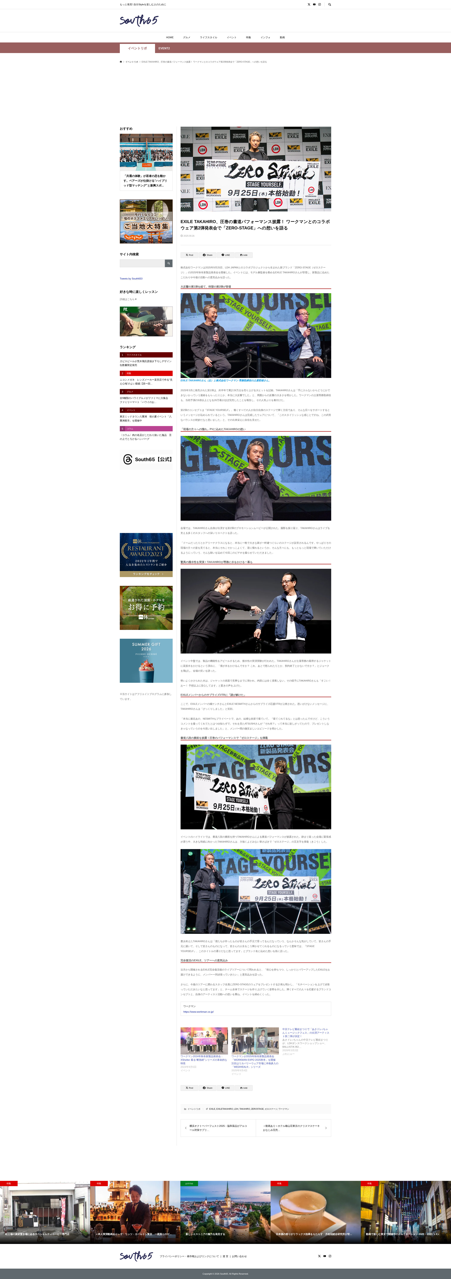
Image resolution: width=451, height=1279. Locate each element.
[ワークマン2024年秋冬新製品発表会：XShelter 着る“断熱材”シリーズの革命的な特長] (204, 1041)
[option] (45, 1212)
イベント (232, 37)
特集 (248, 37)
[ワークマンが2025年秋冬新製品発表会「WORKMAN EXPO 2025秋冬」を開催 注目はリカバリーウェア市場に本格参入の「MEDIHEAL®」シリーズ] (255, 1041)
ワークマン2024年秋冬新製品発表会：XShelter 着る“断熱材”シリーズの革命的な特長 (204, 1060)
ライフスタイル (208, 37)
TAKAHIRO (244, 1109)
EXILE (212, 1109)
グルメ (186, 37)
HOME (170, 37)
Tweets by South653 (131, 278)
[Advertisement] (225, 95)
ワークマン (284, 1109)
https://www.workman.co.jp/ (198, 1011)
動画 (282, 37)
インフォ (265, 37)
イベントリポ (137, 48)
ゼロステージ (271, 1109)
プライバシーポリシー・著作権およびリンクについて (189, 1256)
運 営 (225, 1256)
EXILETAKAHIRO (224, 1109)
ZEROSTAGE (257, 1109)
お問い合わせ (239, 1256)
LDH (236, 1109)
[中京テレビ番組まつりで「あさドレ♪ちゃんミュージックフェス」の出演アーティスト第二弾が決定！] (307, 1041)
